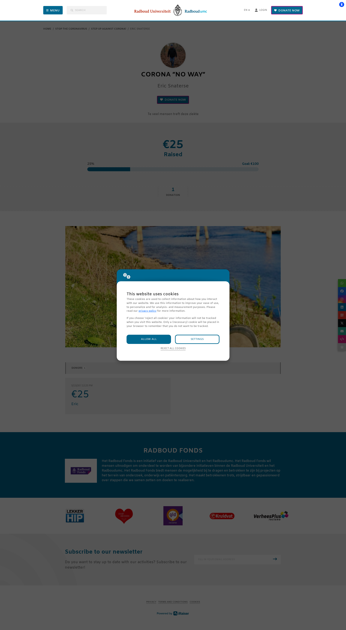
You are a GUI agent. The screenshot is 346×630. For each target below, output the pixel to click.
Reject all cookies (173, 348)
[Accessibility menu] (341, 4)
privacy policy (147, 311)
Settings (197, 339)
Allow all (149, 339)
